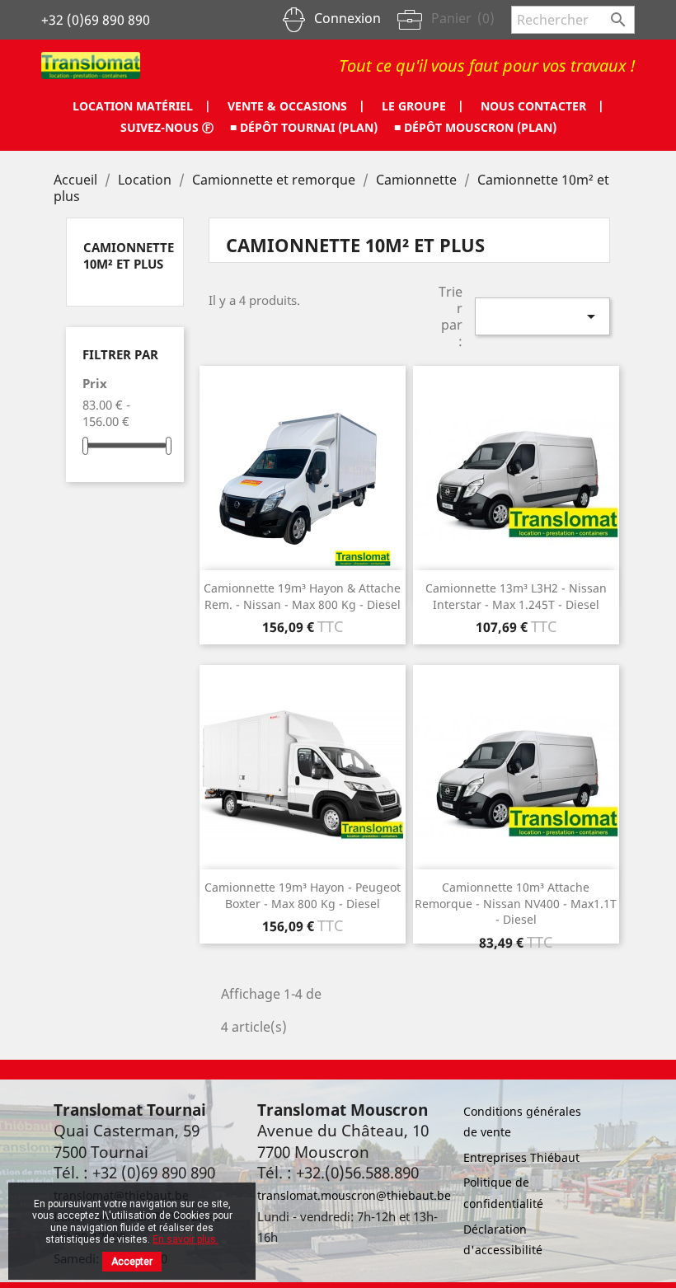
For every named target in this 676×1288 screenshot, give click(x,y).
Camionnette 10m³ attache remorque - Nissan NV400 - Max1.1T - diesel (516, 903)
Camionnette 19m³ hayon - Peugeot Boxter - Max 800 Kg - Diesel (302, 895)
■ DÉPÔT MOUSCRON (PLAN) (475, 127)
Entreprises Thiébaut (521, 1157)
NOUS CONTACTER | (542, 106)
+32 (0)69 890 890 (95, 20)
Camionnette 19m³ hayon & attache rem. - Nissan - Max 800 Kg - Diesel (302, 596)
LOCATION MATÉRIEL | (142, 106)
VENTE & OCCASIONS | (296, 106)
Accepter (132, 1261)
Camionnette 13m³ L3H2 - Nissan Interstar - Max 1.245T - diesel (516, 596)
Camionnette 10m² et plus (128, 255)
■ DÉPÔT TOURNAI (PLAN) (304, 127)
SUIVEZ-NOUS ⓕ (167, 127)
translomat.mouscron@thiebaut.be (354, 1195)
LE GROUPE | (423, 106)
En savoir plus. (185, 1239)
